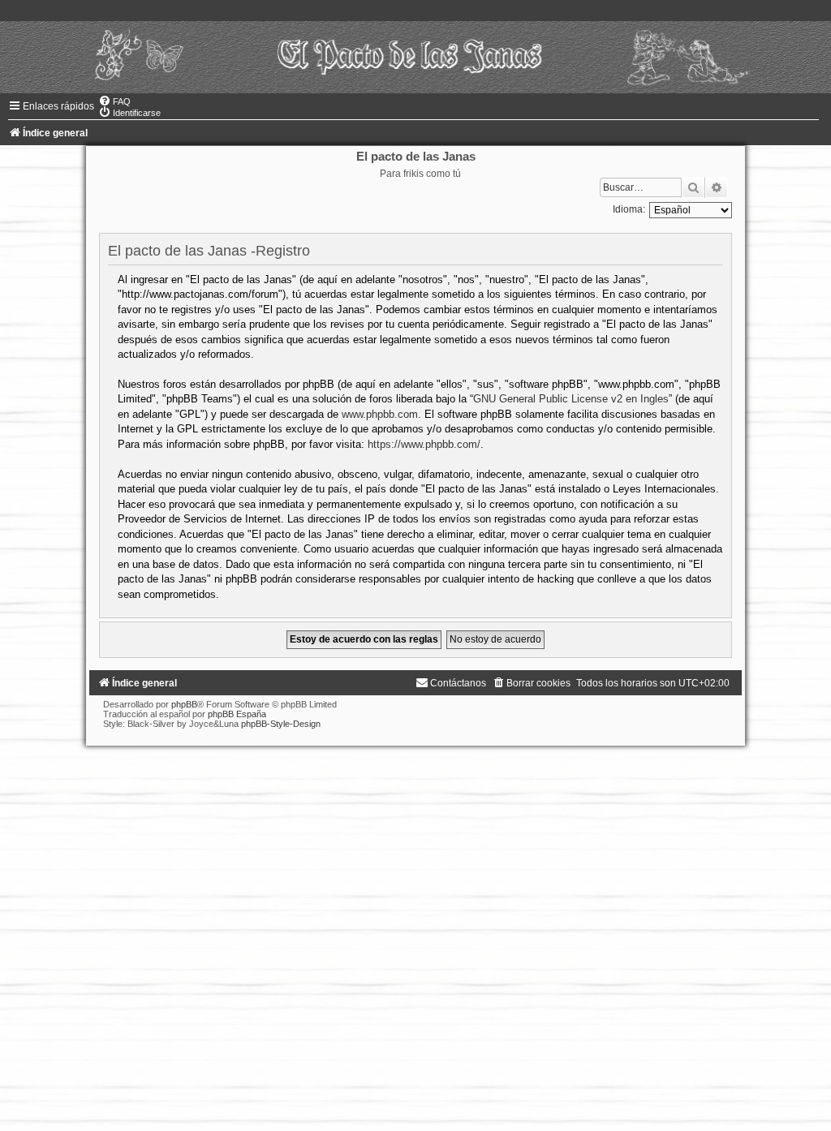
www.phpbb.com (380, 414)
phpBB (184, 704)
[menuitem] (114, 101)
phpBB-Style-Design (281, 724)
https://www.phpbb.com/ (424, 444)
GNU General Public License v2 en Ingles (571, 399)
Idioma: (629, 209)
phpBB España (237, 714)
